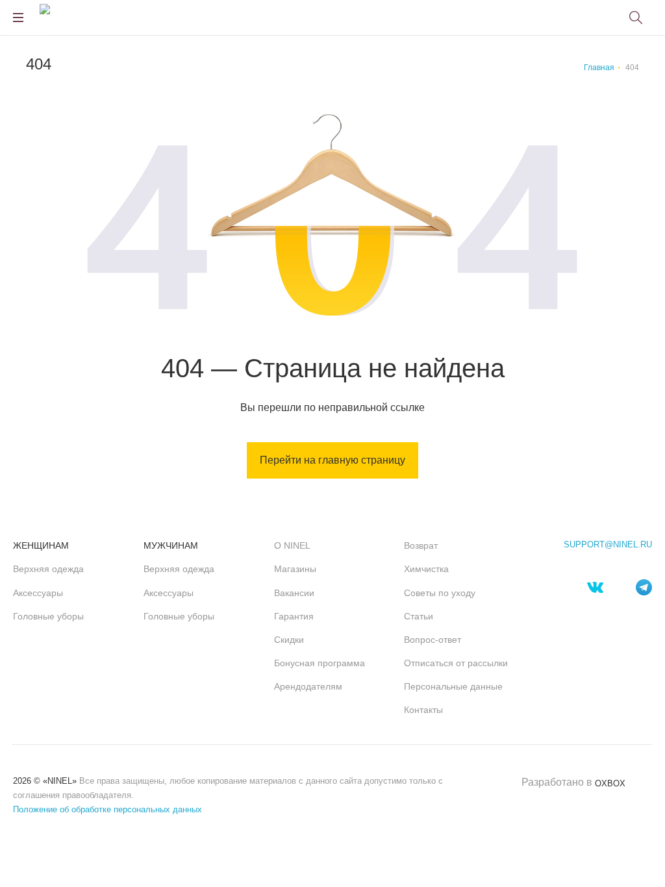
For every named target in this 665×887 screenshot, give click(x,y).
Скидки (289, 639)
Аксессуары (38, 593)
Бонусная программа (319, 663)
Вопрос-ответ (432, 639)
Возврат (421, 545)
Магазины (295, 569)
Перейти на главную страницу (332, 460)
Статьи (418, 616)
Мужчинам (171, 545)
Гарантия (294, 616)
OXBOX (610, 783)
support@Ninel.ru (608, 544)
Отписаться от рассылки (456, 663)
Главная (599, 67)
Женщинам (41, 545)
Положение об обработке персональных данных (107, 809)
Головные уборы (48, 616)
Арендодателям (308, 686)
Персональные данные (453, 686)
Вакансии (294, 593)
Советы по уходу (439, 593)
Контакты (423, 710)
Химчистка (426, 569)
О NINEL (292, 545)
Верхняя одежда (48, 569)
